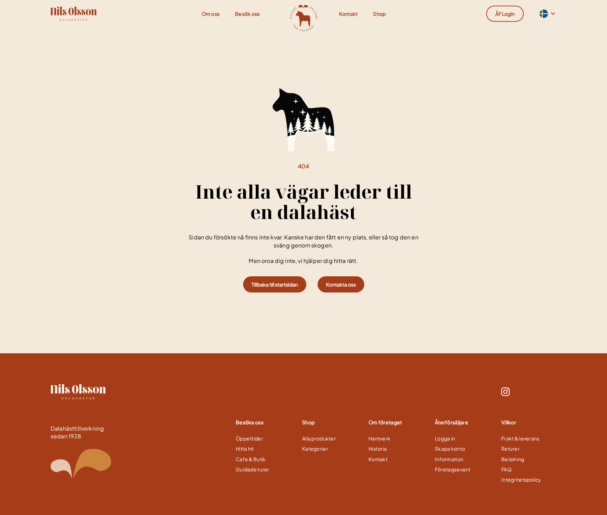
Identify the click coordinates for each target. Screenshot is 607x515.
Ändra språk (543, 13)
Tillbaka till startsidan (275, 284)
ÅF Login (505, 14)
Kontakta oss (341, 284)
